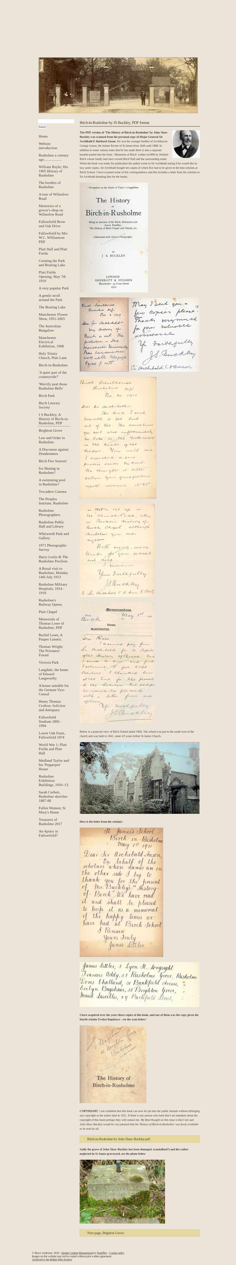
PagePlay (102, 1253)
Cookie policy (116, 1253)
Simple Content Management (77, 1253)
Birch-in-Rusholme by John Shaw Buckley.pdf (118, 1139)
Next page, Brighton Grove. (105, 1233)
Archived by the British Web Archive (52, 1259)
